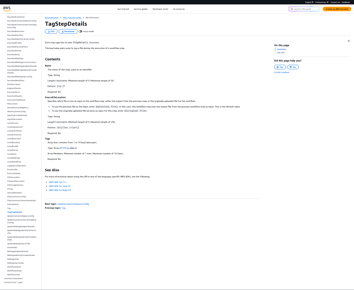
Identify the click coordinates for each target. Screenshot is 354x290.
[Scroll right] (187, 9)
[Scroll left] (115, 9)
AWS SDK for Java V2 (59, 186)
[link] (92, 17)
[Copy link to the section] (42, 59)
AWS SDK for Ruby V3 (60, 190)
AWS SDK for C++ (58, 182)
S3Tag (66, 148)
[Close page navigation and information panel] (349, 41)
